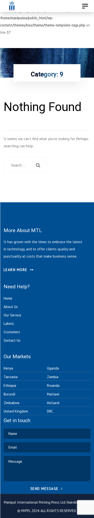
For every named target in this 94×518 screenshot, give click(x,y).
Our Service (12, 315)
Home (8, 298)
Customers (12, 332)
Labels (9, 323)
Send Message (45, 488)
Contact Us (12, 340)
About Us (11, 306)
